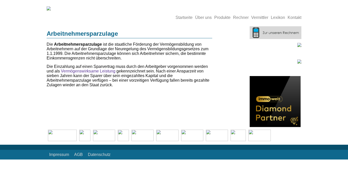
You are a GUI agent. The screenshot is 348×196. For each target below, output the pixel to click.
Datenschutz (99, 154)
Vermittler (259, 17)
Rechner (241, 17)
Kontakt (294, 17)
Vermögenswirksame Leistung (88, 71)
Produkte (222, 17)
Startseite (184, 17)
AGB (78, 154)
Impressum (59, 154)
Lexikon (278, 17)
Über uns (203, 17)
